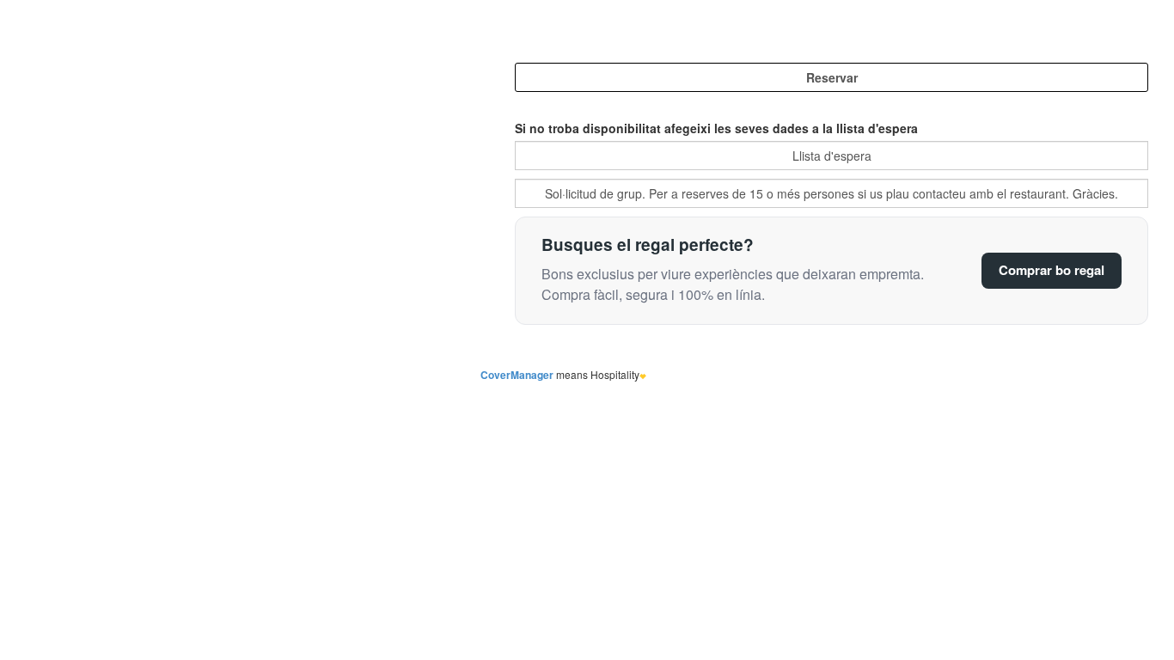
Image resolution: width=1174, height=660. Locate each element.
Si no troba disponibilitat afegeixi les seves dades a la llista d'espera (716, 128)
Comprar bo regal (1051, 269)
